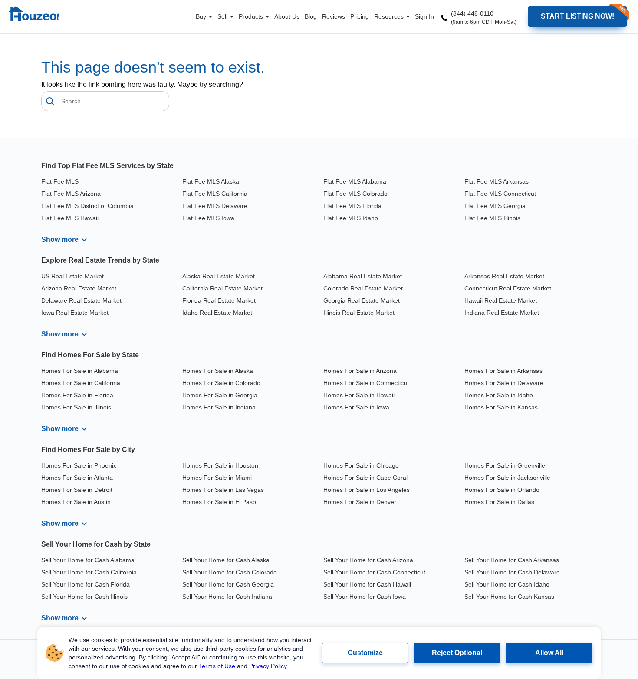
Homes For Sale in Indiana (219, 407)
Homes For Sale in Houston (220, 465)
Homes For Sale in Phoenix (78, 465)
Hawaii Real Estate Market (500, 300)
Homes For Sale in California (80, 382)
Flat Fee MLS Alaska (210, 181)
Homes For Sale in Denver (359, 501)
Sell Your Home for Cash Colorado (229, 572)
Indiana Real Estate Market (501, 312)
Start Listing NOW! (577, 16)
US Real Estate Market (72, 276)
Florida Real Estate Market (219, 300)
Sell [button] (223, 16)
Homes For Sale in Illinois (76, 407)
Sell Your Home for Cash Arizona (368, 560)
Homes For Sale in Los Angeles (366, 489)
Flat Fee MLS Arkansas (496, 181)
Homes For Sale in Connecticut (366, 382)
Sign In (424, 16)
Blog (311, 16)
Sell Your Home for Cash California (89, 572)
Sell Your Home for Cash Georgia (228, 584)
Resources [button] (389, 16)
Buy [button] (202, 16)
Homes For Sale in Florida (77, 395)
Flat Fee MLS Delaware (214, 205)
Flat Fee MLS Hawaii (70, 217)
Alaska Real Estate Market (218, 276)
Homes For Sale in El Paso (219, 501)
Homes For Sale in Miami (217, 477)
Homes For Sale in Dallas (499, 501)
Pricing (359, 16)
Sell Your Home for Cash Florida (85, 584)
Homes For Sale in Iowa (356, 407)
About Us (286, 16)
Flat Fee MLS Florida (352, 205)
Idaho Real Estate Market (217, 312)
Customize (365, 652)
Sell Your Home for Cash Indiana (227, 596)
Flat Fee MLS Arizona (71, 193)
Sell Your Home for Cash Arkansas (511, 560)
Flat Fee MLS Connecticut (500, 193)
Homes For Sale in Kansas (501, 407)
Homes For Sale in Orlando (501, 489)
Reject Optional (457, 652)
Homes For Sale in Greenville (504, 465)
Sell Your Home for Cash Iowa (364, 596)
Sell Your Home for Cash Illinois (84, 596)
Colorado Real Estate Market (363, 288)
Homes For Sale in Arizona (360, 370)
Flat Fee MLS (60, 181)
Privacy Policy (267, 666)
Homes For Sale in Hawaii (359, 395)
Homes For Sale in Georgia (219, 395)
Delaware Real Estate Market (81, 300)
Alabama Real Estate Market (362, 276)
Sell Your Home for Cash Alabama (88, 560)
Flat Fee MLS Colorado (355, 193)
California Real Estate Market (222, 288)
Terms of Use (217, 666)
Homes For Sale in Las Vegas (223, 489)
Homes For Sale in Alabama (79, 370)
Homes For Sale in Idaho (498, 395)
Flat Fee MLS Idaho (350, 217)
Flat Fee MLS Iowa (208, 217)
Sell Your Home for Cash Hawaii (367, 584)
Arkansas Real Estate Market (504, 276)
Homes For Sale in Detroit (76, 489)
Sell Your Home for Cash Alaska (226, 560)
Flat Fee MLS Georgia (495, 205)
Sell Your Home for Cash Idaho (506, 584)
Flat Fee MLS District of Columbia (87, 205)
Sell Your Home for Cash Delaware (512, 572)
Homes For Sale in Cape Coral (365, 477)
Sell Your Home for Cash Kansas (509, 596)
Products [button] (252, 16)
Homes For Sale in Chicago (361, 465)
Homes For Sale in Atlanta (77, 477)
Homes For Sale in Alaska (217, 370)
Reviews (333, 16)
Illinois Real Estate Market (359, 312)
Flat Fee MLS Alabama (354, 181)
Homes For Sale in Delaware (503, 382)
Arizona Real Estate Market (78, 288)
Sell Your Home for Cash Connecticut (374, 572)
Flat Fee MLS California (214, 193)
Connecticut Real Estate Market (507, 288)
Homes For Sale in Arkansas (503, 370)
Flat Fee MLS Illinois (492, 217)
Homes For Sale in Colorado (221, 382)
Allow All (549, 652)
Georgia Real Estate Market (361, 300)
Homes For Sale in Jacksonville (507, 477)
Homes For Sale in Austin (76, 501)
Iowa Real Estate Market (75, 312)
